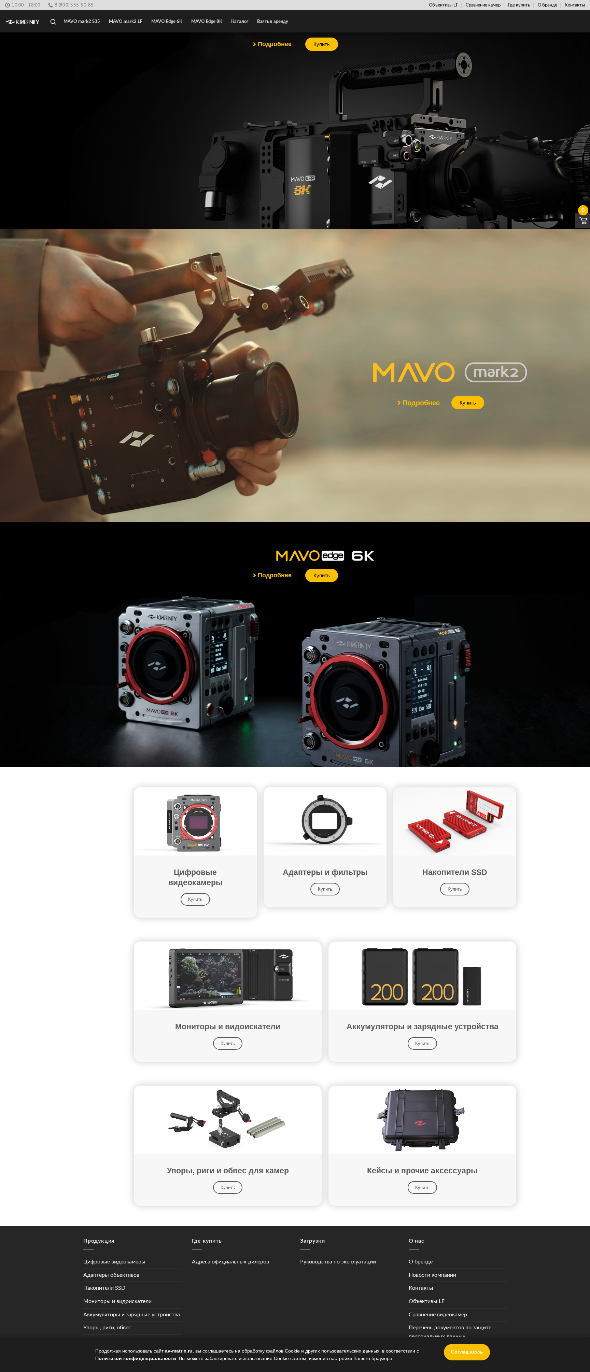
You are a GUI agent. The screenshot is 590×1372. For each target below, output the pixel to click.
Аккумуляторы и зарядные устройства (131, 1314)
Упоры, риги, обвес (107, 1327)
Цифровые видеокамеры (114, 1261)
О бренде (547, 5)
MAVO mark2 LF (125, 21)
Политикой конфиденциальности (135, 1358)
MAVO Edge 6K (166, 21)
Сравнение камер (483, 5)
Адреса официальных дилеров (230, 1261)
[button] (272, 44)
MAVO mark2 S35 (82, 21)
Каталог (239, 21)
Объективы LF (443, 5)
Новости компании (432, 1275)
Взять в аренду (272, 21)
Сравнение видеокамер (438, 1314)
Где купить (519, 5)
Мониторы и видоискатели (117, 1301)
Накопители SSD (104, 1288)
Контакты (575, 5)
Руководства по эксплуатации (338, 1261)
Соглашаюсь (467, 1352)
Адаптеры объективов (111, 1275)
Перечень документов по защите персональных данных (450, 1332)
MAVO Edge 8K (206, 21)
